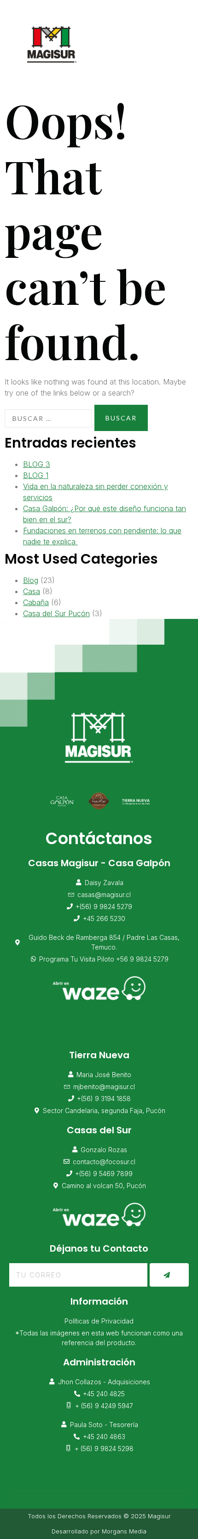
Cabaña (36, 602)
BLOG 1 (35, 475)
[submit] (169, 1275)
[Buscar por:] (48, 418)
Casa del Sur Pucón (56, 613)
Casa (31, 591)
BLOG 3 (36, 464)
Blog (30, 580)
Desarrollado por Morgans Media (99, 1531)
